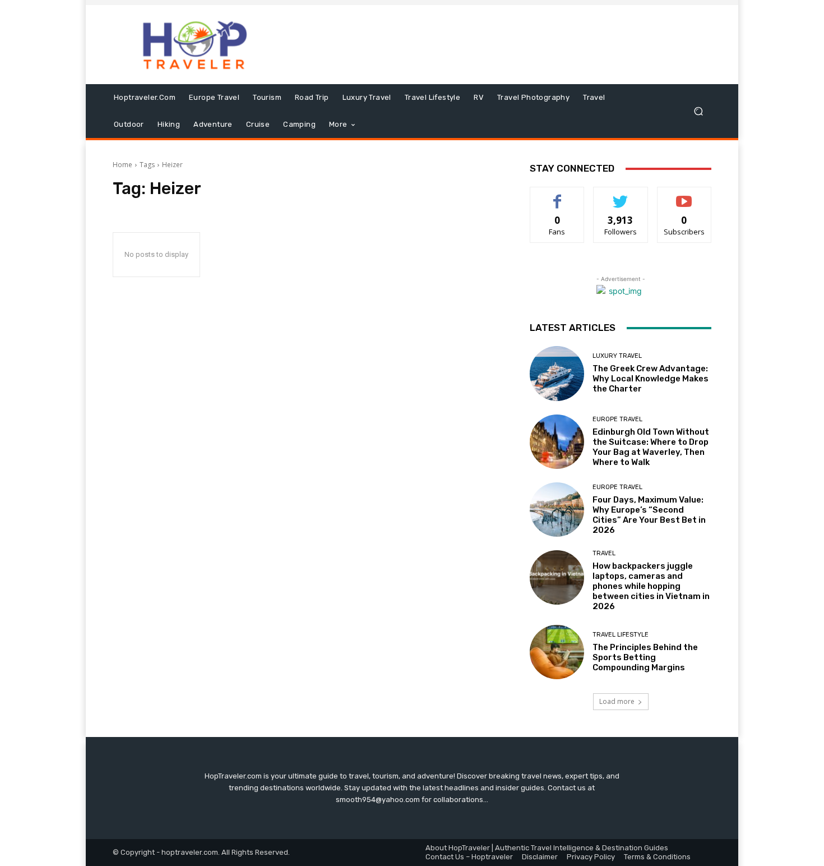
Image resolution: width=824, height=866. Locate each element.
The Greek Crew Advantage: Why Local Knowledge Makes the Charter (650, 378)
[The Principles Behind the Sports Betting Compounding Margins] (557, 652)
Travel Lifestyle (620, 635)
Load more (617, 701)
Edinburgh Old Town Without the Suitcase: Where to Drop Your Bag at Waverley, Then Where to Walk (650, 447)
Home (122, 164)
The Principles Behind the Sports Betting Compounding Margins (645, 657)
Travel (603, 553)
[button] (698, 111)
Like (557, 195)
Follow (621, 195)
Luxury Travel (617, 356)
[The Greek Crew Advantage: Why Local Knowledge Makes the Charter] (557, 373)
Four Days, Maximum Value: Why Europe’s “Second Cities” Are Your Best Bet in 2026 (649, 515)
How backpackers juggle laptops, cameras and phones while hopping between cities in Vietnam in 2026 (651, 586)
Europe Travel (617, 419)
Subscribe (684, 195)
